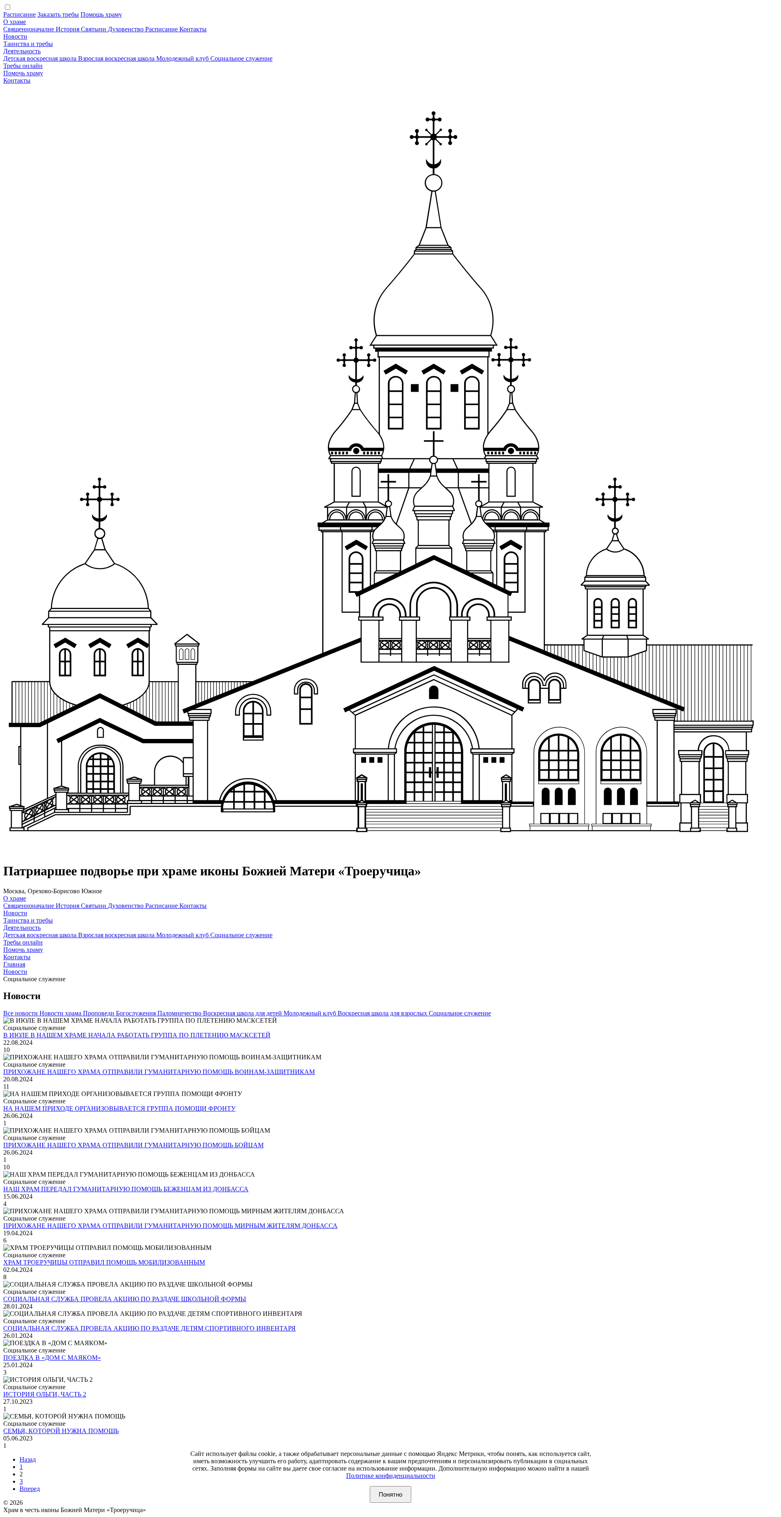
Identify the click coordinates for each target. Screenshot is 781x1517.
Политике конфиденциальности (390, 1475)
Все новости (21, 1013)
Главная (14, 964)
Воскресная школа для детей (243, 1013)
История (68, 29)
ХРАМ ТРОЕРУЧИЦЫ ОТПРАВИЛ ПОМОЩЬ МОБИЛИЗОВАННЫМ (104, 1262)
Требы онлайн (23, 65)
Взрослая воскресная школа (117, 58)
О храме (14, 21)
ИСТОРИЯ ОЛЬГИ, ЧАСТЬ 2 (44, 1394)
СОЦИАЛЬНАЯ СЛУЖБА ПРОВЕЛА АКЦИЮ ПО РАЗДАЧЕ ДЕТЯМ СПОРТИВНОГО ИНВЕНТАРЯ (149, 1328)
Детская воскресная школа (40, 58)
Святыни (94, 29)
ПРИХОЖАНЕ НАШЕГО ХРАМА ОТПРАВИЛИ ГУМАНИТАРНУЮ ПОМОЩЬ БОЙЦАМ (133, 1145)
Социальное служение (241, 58)
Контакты (193, 29)
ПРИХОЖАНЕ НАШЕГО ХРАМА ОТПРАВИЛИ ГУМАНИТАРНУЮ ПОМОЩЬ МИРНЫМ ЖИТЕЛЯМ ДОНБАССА (170, 1225)
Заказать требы (58, 14)
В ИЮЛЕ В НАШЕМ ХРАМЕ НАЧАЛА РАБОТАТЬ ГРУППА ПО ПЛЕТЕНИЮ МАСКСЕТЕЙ (137, 1035)
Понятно (390, 1494)
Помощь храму (101, 14)
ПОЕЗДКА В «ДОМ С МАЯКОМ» (52, 1357)
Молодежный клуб (183, 58)
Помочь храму (23, 73)
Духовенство (126, 29)
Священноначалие (29, 29)
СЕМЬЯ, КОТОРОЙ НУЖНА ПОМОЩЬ (61, 1430)
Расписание (19, 14)
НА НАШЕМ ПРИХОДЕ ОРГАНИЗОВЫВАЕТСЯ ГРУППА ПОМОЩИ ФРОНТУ (119, 1108)
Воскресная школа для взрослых (383, 1013)
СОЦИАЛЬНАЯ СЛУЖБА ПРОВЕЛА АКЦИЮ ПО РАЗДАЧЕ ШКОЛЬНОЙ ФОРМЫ (124, 1299)
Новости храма (61, 1013)
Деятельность (22, 51)
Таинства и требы (28, 43)
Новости (15, 36)
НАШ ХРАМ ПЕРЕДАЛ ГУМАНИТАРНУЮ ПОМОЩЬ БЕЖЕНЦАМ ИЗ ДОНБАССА (126, 1189)
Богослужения (136, 1013)
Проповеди (99, 1013)
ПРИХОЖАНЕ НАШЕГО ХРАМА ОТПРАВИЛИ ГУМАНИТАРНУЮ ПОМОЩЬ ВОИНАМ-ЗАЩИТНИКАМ (159, 1071)
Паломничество (180, 1013)
